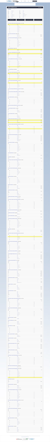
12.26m (18, 422)
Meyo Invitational (10, 325)
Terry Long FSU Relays (10, 69)
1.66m (17, 188)
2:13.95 (17, 249)
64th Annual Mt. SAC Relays (11, 142)
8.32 (17, 235)
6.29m (23, 14)
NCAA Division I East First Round (12, 33)
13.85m (18, 237)
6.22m (17, 95)
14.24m (18, 140)
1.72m (12, 14)
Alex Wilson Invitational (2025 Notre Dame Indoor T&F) (14, 88)
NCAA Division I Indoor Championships (12, 72)
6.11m (17, 274)
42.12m (18, 127)
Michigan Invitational (10, 184)
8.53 (17, 409)
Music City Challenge (10, 320)
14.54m (18, 42)
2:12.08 (18, 321)
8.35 (17, 166)
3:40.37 (18, 242)
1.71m (17, 312)
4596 (17, 73)
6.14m (17, 57)
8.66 (17, 420)
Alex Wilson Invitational (11, 317)
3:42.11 (18, 257)
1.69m (17, 165)
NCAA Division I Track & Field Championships (13, 355)
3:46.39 (18, 340)
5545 (17, 356)
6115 (17, 143)
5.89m (17, 396)
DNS (17, 106)
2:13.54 (17, 99)
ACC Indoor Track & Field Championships (13, 80)
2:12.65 (17, 74)
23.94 (17, 49)
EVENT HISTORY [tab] (20, 19)
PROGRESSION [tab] (38, 19)
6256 (17, 24)
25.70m (18, 397)
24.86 (17, 395)
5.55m (17, 258)
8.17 (23, 12)
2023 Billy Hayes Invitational (11, 212)
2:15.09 (17, 126)
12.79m (18, 313)
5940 (17, 200)
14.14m (18, 172)
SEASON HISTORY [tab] (29, 19)
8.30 (17, 121)
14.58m (18, 63)
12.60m (18, 336)
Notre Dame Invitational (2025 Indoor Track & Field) (14, 105)
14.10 (17, 357)
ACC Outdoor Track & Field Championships (13, 37)
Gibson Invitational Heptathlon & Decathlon (13, 389)
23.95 (17, 64)
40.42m (18, 45)
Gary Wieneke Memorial (11, 48)
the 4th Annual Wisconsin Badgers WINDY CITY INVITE (14, 91)
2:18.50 (17, 170)
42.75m (18, 26)
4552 (17, 98)
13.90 (17, 208)
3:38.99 (18, 138)
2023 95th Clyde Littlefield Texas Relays (12, 218)
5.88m (17, 295)
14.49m (18, 101)
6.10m (17, 100)
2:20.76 (17, 424)
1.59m (17, 421)
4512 (17, 234)
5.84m (17, 331)
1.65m (17, 50)
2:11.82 (17, 46)
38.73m (18, 226)
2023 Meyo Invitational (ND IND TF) (12, 260)
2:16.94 (17, 306)
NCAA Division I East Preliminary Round (12, 365)
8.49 (17, 339)
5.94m (17, 305)
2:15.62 (17, 227)
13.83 (17, 230)
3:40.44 (18, 261)
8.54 (17, 286)
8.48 (17, 344)
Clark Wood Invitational (10, 384)
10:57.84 (18, 318)
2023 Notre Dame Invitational (11, 277)
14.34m (18, 164)
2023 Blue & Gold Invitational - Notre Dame (13, 196)
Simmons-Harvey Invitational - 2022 (12, 343)
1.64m (17, 353)
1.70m (17, 102)
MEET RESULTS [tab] (12, 19)
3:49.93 (18, 352)
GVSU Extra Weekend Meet (11, 215)
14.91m (18, 122)
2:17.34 (17, 332)
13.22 (23, 13)
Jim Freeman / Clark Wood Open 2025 (12, 52)
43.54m (18, 66)
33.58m (18, 376)
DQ (17, 285)
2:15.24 (17, 416)
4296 (17, 401)
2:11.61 (12, 12)
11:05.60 (18, 299)
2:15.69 (17, 398)
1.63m (17, 348)
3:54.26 (18, 294)
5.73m (17, 423)
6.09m (17, 139)
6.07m (17, 163)
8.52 (17, 428)
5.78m (17, 282)
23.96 (17, 43)
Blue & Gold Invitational (10, 290)
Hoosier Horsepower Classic (11, 113)
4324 (17, 310)
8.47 (17, 256)
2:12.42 (17, 25)
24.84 (17, 385)
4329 (17, 169)
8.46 (17, 191)
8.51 (17, 402)
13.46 (17, 70)
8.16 (11, 13)
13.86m (18, 155)
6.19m (17, 75)
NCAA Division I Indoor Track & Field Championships (14, 298)
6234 (17, 125)
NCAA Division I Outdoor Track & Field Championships (14, 23)
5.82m (17, 171)
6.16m (17, 44)
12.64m (18, 404)
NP (17, 177)
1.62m (17, 231)
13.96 (17, 381)
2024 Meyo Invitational (10, 176)
